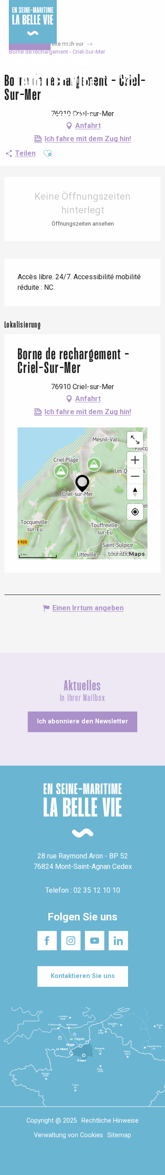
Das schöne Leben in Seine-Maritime (80, 12)
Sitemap (119, 1135)
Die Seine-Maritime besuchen (130, 17)
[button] (151, 82)
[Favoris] (131, 82)
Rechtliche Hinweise (110, 1120)
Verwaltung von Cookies (68, 1135)
